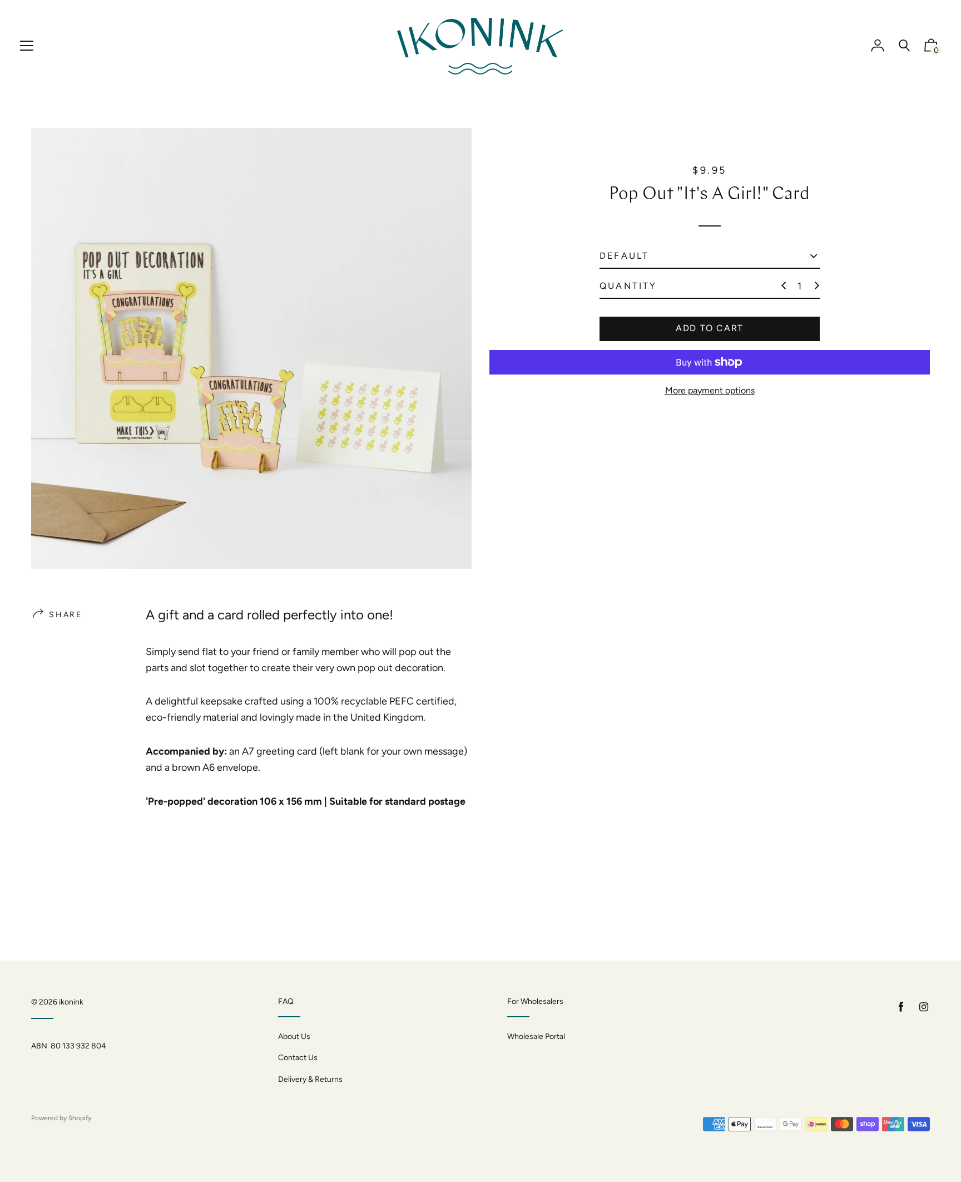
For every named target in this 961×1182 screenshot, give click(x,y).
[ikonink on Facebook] (901, 1007)
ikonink (71, 1002)
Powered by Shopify (61, 1118)
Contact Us (298, 1057)
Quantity (628, 285)
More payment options (710, 390)
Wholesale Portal (536, 1036)
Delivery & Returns (310, 1079)
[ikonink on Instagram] (924, 1007)
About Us (294, 1036)
